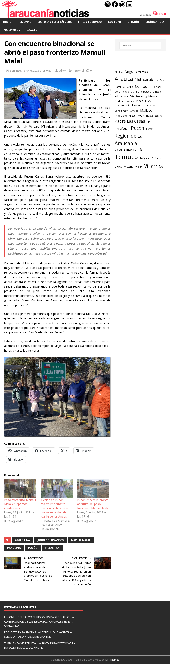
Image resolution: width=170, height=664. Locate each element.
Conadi (156, 87)
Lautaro (137, 105)
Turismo (156, 158)
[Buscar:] (140, 45)
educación (121, 96)
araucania (142, 72)
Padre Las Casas (130, 121)
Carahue (120, 87)
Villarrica (52, 548)
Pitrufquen (122, 128)
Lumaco (133, 110)
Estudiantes (136, 96)
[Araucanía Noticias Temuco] (85, 15)
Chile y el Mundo (90, 22)
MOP (140, 115)
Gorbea (119, 100)
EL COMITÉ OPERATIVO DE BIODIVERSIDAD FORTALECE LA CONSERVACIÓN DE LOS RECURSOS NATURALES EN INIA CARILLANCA (39, 621)
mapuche (121, 115)
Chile (130, 86)
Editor (62, 70)
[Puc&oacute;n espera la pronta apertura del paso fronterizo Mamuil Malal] (93, 488)
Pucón (33, 548)
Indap (139, 101)
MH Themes (112, 660)
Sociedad (114, 22)
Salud (118, 149)
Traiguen (145, 158)
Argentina (22, 540)
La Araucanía (122, 105)
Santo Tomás (133, 149)
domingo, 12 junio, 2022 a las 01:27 (31, 70)
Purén (149, 128)
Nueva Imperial (154, 115)
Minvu (132, 115)
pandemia (14, 548)
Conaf (118, 91)
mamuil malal (81, 540)
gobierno (151, 96)
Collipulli (143, 86)
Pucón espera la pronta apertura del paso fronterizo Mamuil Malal (93, 504)
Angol (129, 71)
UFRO (118, 166)
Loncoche (149, 105)
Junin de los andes (50, 540)
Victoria (129, 166)
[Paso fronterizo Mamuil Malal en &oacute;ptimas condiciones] (20, 488)
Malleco (146, 110)
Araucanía (128, 79)
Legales (31, 30)
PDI (149, 121)
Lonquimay (121, 110)
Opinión (133, 22)
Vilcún (138, 166)
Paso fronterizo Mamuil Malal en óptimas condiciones (20, 504)
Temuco (126, 157)
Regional (24, 22)
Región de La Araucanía (129, 139)
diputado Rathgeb (151, 91)
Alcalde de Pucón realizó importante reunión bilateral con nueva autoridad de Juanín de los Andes (54, 508)
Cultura (135, 91)
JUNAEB (149, 100)
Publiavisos (11, 30)
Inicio (7, 22)
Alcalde (119, 72)
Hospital (130, 100)
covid (126, 91)
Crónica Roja (155, 22)
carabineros (153, 79)
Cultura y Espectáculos (54, 22)
